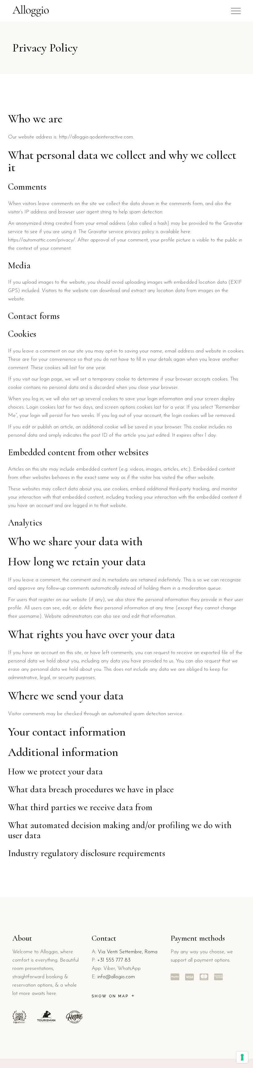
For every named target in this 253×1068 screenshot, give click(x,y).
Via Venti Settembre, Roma (127, 952)
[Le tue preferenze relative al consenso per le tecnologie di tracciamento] (242, 1057)
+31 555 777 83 (114, 960)
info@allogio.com (116, 976)
